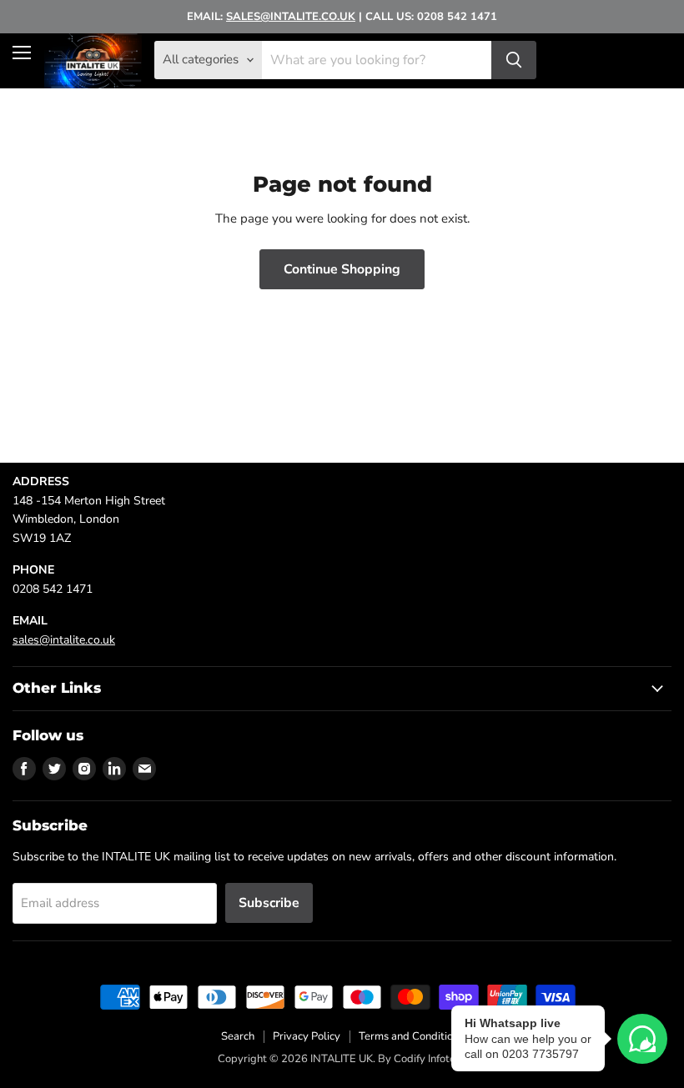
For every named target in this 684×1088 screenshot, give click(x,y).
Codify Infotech (430, 1058)
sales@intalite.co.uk (64, 640)
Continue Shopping (342, 269)
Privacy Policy (306, 1036)
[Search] (513, 60)
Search (237, 1036)
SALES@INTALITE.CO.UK (290, 16)
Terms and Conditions (411, 1036)
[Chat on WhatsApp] (642, 1039)
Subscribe (269, 903)
